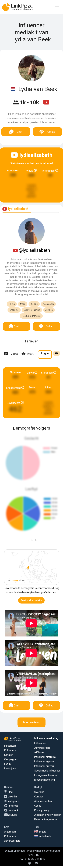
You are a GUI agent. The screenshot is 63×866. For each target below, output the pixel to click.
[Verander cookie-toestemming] (29, 863)
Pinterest (13, 805)
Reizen (12, 304)
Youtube (12, 814)
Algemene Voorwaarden (47, 814)
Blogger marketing (44, 779)
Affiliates (39, 752)
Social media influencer (47, 770)
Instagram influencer (45, 775)
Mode (22, 304)
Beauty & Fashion (32, 310)
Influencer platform (45, 757)
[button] (31, 600)
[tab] (15, 209)
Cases (37, 805)
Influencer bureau (44, 766)
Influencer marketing (46, 738)
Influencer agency (44, 761)
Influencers (10, 745)
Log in (7, 764)
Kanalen (8, 754)
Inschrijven (10, 768)
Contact (38, 796)
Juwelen (49, 310)
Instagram (13, 801)
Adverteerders (42, 747)
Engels (42, 831)
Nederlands (44, 836)
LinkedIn (12, 796)
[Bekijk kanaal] (46, 104)
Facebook (13, 810)
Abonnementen (43, 801)
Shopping (14, 310)
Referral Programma (45, 819)
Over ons (39, 792)
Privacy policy (41, 810)
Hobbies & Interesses (31, 316)
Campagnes (11, 759)
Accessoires (48, 304)
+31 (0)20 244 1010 (34, 858)
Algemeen (10, 831)
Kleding (34, 304)
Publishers (10, 750)
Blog (10, 792)
